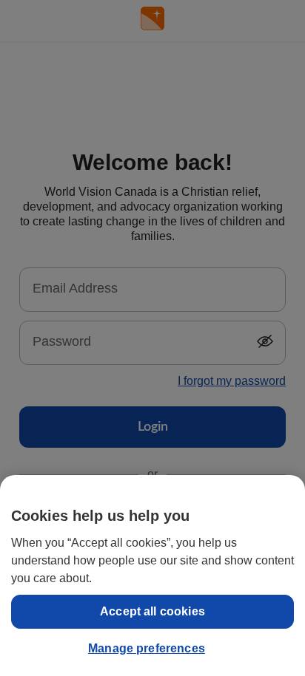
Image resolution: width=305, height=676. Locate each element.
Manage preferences (146, 648)
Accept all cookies (152, 611)
